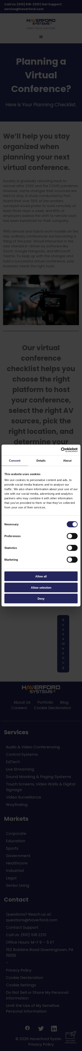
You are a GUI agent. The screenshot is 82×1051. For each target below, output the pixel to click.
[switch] (68, 536)
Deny (41, 598)
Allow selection (41, 587)
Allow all (41, 576)
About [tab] (67, 460)
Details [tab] (41, 460)
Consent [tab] (14, 460)
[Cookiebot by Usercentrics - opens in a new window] (61, 450)
